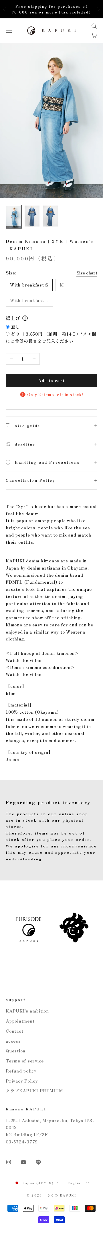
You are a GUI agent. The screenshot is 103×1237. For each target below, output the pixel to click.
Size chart (86, 273)
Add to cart (51, 380)
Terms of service (25, 1061)
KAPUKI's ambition (27, 1011)
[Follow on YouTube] (23, 1162)
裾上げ (13, 318)
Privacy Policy (22, 1081)
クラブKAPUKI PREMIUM (34, 1090)
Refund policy (21, 1071)
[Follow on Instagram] (8, 1162)
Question (15, 1051)
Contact (14, 1031)
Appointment (20, 1021)
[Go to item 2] (32, 216)
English (75, 1182)
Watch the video (23, 660)
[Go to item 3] (50, 216)
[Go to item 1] (14, 217)
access (13, 1041)
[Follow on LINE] (38, 1162)
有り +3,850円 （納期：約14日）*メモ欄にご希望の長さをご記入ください (51, 337)
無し (15, 327)
